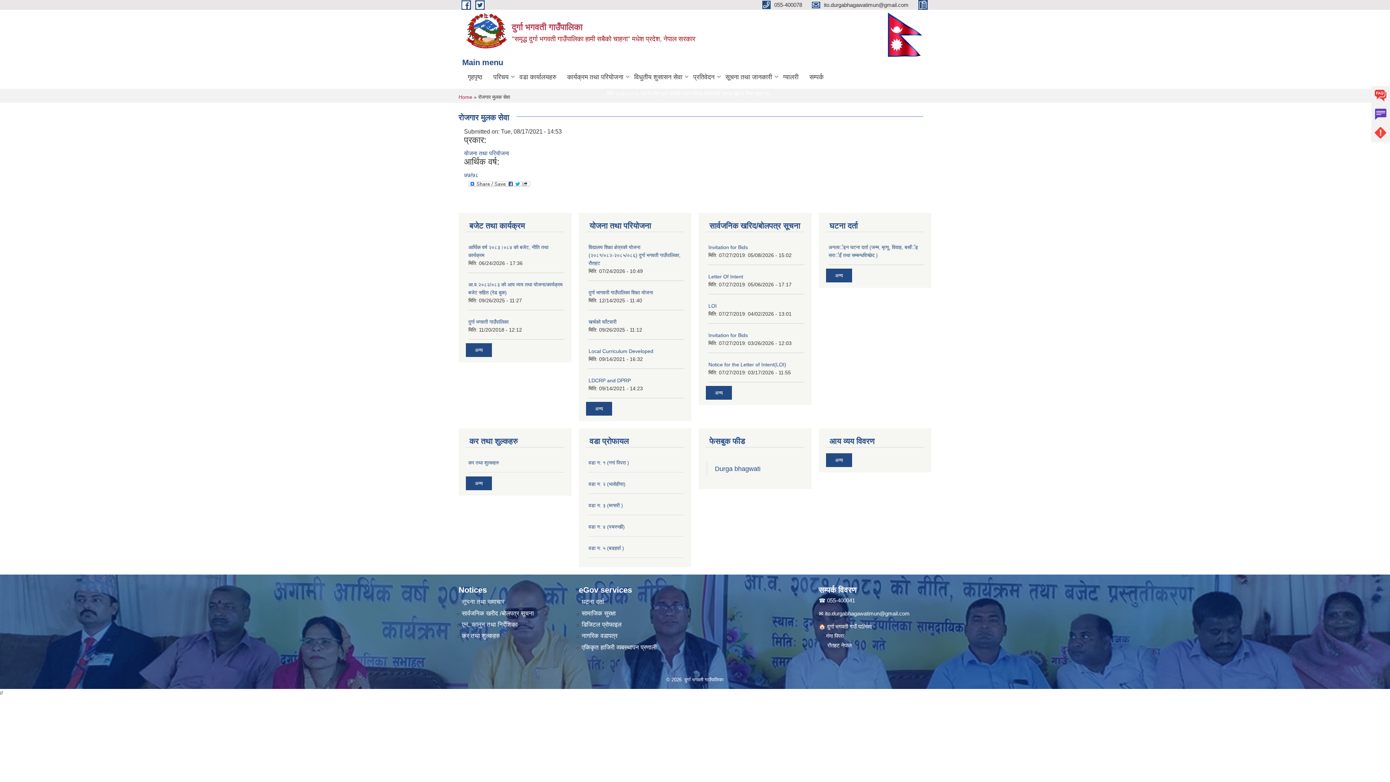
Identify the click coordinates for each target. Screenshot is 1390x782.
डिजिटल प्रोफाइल (602, 624)
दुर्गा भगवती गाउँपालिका (488, 322)
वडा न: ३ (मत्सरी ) (606, 505)
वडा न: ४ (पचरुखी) (607, 527)
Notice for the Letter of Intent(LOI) (747, 364)
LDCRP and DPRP (610, 380)
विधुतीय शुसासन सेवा (658, 77)
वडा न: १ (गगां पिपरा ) (609, 463)
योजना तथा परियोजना (486, 153)
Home (465, 97)
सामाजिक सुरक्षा (599, 613)
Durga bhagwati (738, 468)
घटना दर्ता (593, 601)
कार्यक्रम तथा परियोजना (595, 77)
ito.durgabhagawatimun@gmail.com (867, 613)
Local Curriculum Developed (621, 351)
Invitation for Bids (728, 247)
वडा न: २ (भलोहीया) (607, 484)
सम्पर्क (816, 77)
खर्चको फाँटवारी (602, 322)
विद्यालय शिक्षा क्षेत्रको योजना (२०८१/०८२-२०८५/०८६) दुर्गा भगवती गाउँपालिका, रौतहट (635, 255)
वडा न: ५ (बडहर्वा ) (606, 548)
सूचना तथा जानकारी (748, 77)
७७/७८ (471, 175)
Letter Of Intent (725, 276)
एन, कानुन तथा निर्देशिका (490, 624)
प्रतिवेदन (704, 77)
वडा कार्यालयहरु (537, 77)
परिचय (501, 77)
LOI (712, 306)
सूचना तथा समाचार (483, 601)
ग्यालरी (791, 77)
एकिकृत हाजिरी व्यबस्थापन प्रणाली (619, 647)
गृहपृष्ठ (475, 77)
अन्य (479, 350)
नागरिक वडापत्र (600, 635)
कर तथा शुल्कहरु (483, 463)
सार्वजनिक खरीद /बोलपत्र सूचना (498, 613)
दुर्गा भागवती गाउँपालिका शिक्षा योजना (621, 292)
